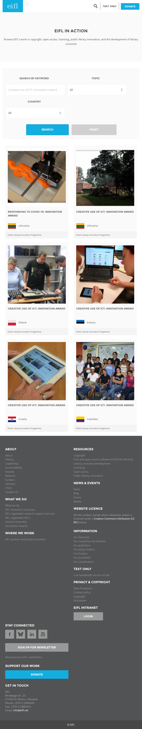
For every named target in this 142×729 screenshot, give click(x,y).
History (9, 459)
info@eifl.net (20, 710)
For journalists (82, 557)
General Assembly (16, 521)
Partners (10, 484)
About (8, 455)
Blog (76, 493)
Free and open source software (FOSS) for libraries (103, 459)
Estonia (91, 322)
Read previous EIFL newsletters (23, 657)
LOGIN (88, 616)
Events (77, 497)
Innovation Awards (16, 526)
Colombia (92, 419)
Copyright (79, 455)
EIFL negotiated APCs (17, 517)
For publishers (82, 545)
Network (10, 475)
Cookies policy (82, 592)
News (77, 489)
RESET (94, 129)
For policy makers (84, 549)
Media (77, 501)
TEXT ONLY (110, 6)
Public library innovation (88, 475)
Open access (81, 471)
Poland (22, 322)
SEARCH (47, 129)
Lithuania (24, 225)
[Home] (13, 6)
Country (34, 101)
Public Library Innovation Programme (24, 235)
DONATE (130, 6)
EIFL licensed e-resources (20, 509)
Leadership (11, 463)
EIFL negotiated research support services (30, 513)
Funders (10, 480)
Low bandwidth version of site (92, 575)
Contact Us (11, 492)
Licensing (79, 467)
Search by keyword (34, 78)
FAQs (8, 488)
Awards (9, 471)
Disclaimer (80, 600)
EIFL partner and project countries (25, 539)
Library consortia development (92, 463)
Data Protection (83, 588)
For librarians (82, 537)
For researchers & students (90, 541)
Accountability (13, 467)
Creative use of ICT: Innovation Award (105, 211)
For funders (80, 553)
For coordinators (84, 561)
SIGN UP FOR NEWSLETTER (37, 647)
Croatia (23, 419)
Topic (96, 78)
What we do (12, 505)
